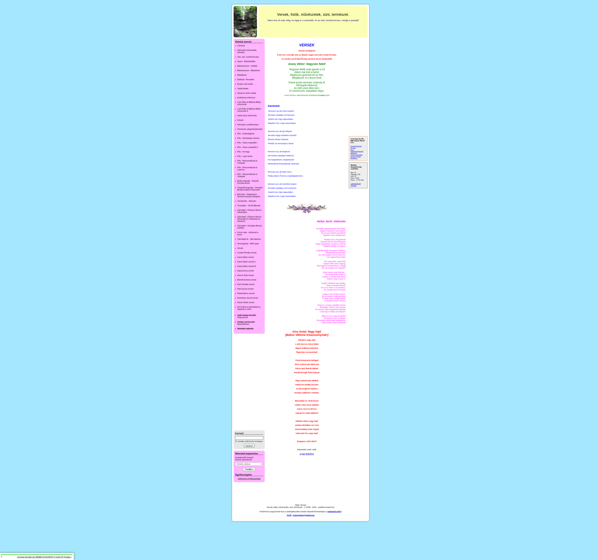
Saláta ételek (242, 89)
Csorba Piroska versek (246, 253)
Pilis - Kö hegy (243, 152)
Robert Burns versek (246, 293)
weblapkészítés (334, 512)
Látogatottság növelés (356, 185)
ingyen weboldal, (357, 155)
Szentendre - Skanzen (246, 201)
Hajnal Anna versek (245, 271)
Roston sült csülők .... (246, 84)
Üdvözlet (241, 46)
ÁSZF (289, 515)
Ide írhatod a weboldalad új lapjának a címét (248, 308)
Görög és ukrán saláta (246, 93)
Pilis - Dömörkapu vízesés (248, 138)
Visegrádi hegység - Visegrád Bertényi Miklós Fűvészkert (249, 189)
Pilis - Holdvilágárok (245, 134)
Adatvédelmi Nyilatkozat (304, 515)
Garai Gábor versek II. (246, 262)
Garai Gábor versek (245, 257)
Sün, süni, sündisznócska (248, 57)
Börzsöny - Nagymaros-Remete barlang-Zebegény (248, 195)
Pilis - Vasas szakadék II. (247, 147)
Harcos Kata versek (245, 275)
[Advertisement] (246, 382)
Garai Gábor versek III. (246, 266)
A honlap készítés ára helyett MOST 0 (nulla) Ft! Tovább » (44, 557)
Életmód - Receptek (245, 79)
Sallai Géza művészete (247, 115)
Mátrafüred (242, 75)
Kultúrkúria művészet (246, 98)
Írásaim (240, 120)
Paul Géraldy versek (245, 284)
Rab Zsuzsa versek (245, 289)
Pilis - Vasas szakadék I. (247, 143)
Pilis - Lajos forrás (244, 156)
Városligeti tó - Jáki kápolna (249, 239)
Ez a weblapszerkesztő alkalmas (357, 151)
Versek (240, 248)
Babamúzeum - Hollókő (247, 66)
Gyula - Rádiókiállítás (246, 61)
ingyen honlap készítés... (356, 157)
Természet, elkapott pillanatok (249, 129)
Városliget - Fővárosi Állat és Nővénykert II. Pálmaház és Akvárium (249, 219)
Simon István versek (245, 302)
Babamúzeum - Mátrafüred (248, 70)
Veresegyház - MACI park (248, 244)
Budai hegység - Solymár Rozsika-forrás (248, 182)
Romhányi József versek (247, 298)
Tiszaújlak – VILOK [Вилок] (248, 206)
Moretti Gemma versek (246, 280)
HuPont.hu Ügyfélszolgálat (249, 479)
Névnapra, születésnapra (248, 125)
